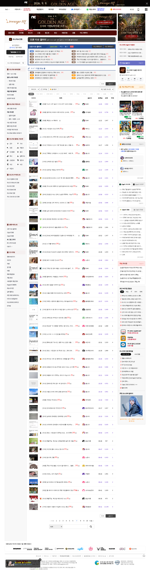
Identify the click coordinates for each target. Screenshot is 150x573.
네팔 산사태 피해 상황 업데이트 (55, 392)
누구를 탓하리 (49, 244)
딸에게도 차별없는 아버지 (53, 276)
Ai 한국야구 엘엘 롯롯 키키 (53, 227)
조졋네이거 (88, 318)
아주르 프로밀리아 (12, 299)
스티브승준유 (89, 490)
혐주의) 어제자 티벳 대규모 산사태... (56, 112)
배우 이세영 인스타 (51, 260)
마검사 (11, 169)
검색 (23, 63)
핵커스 (87, 129)
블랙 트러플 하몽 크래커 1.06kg (129, 274)
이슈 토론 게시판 (12, 122)
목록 (102, 84)
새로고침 (139, 178)
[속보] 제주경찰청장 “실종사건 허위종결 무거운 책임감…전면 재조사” (67, 235)
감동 (104, 94)
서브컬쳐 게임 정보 (12, 281)
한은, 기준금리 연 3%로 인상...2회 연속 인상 (59, 350)
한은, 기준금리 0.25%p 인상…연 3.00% (57, 433)
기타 (111, 94)
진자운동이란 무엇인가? (52, 408)
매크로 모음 (12, 81)
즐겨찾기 (54, 89)
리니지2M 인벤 (11, 190)
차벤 (8, 264)
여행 (8, 271)
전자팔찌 (88, 112)
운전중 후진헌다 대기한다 (53, 219)
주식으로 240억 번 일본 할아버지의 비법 (58, 186)
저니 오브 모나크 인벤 (13, 197)
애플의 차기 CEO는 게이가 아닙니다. (57, 375)
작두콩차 (88, 400)
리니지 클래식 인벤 (12, 179)
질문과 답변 (12, 115)
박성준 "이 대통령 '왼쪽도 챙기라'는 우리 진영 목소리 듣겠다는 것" (66, 326)
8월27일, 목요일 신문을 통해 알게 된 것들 (58, 441)
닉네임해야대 (89, 276)
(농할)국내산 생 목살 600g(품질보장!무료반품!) (132, 278)
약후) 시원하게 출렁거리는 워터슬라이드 (58, 301)
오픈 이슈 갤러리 (12, 229)
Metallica (88, 285)
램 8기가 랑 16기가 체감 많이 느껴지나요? (58, 309)
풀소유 (87, 153)
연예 (49, 94)
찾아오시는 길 (102, 556)
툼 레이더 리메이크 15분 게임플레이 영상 (58, 490)
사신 (11, 164)
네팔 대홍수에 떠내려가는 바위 (55, 293)
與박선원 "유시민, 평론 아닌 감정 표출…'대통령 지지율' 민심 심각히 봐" (68, 342)
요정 (11, 148)
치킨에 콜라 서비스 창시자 (53, 449)
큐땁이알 (88, 202)
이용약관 (54, 556)
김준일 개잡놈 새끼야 (52, 170)
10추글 (45, 89)
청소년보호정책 (76, 556)
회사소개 (38, 556)
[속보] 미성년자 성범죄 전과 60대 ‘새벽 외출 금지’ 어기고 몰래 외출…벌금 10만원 (71, 252)
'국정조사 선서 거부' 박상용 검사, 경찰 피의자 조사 (61, 145)
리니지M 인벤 (17, 39)
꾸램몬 (87, 474)
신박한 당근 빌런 (50, 161)
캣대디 (87, 244)
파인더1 (87, 342)
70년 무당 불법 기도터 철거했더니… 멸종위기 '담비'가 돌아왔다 (65, 465)
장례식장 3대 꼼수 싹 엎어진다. (55, 383)
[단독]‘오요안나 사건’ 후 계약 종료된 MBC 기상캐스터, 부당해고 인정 (67, 178)
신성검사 (12, 160)
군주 (11, 144)
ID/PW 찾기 (19, 57)
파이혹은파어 (89, 350)
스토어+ (141, 87)
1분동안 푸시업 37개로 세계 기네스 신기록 (58, 367)
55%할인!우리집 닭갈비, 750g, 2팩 (130, 282)
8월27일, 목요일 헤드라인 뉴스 (55, 498)
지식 (84, 94)
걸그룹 (9, 267)
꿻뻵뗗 (87, 161)
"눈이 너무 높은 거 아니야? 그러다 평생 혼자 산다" (61, 104)
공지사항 (111, 556)
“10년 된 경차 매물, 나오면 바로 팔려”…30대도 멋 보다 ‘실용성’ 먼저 (66, 268)
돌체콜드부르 (89, 301)
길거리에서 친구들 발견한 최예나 (55, 482)
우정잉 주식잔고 (50, 400)
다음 (90, 521)
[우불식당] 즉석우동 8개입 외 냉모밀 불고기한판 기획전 (132, 271)
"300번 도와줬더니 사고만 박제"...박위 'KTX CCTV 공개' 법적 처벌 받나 (68, 153)
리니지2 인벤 (10, 186)
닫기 (40, 559)
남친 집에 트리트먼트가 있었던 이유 (56, 211)
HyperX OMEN (11, 285)
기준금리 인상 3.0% (51, 129)
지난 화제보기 (97, 46)
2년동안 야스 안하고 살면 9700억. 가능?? (58, 194)
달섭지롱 (88, 441)
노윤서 (87, 260)
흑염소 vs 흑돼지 (50, 120)
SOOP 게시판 (11, 98)
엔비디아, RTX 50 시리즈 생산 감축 (56, 137)
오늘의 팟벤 (10, 236)
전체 (31, 94)
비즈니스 (46, 556)
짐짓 (86, 170)
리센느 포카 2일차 (50, 474)
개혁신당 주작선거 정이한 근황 (55, 318)
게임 (78, 94)
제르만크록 (88, 334)
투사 (11, 156)
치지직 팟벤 (10, 95)
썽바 (86, 433)
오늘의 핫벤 (10, 232)
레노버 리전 (10, 288)
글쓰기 (110, 84)
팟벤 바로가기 (11, 257)
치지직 (9, 260)
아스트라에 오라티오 (13, 302)
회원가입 (11, 57)
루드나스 (88, 137)
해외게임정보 (10, 274)
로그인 (132, 9)
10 (87, 521)
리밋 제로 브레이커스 (13, 295)
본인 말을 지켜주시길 (52, 285)
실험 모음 (11, 84)
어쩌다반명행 (89, 326)
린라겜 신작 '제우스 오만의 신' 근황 (56, 202)
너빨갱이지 (88, 219)
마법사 (22, 148)
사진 (91, 94)
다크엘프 (12, 152)
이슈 (39, 94)
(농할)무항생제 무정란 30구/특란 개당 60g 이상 (132, 267)
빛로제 (87, 145)
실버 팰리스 (10, 292)
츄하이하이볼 (89, 465)
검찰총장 (88, 309)
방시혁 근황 (48, 457)
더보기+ (141, 63)
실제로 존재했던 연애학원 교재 (55, 416)
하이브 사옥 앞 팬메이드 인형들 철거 (56, 359)
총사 (21, 152)
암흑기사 (22, 156)
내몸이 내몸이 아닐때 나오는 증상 (56, 507)
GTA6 (9, 306)
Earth (87, 104)
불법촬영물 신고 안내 (89, 556)
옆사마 (87, 416)
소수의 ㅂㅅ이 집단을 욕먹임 (54, 334)
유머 (57, 94)
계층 (98, 94)
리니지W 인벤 (11, 193)
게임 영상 (9, 278)
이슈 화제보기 (109, 46)
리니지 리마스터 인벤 (13, 183)
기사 (21, 144)
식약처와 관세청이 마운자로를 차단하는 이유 (59, 424)
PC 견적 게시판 (11, 243)
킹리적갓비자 (89, 408)
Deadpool (88, 507)
